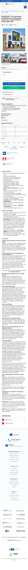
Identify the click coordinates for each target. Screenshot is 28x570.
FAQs (14, 487)
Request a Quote (14, 453)
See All (3, 138)
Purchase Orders (14, 457)
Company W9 (14, 461)
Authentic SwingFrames (14, 483)
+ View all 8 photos (5, 64)
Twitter (9, 564)
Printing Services (14, 481)
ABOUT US (14, 491)
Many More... (4, 120)
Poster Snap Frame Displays (12, 11)
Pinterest (14, 564)
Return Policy (14, 474)
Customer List (14, 493)
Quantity (4, 74)
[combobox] (14, 7)
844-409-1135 (9, 1)
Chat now (15, 98)
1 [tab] (12, 52)
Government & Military (14, 459)
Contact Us (24, 1)
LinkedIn (19, 564)
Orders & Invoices (14, 470)
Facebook (4, 564)
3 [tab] (16, 52)
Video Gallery (14, 485)
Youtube (23, 564)
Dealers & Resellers (14, 472)
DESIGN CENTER (14, 479)
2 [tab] (14, 52)
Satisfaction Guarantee (14, 495)
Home (2, 11)
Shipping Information (14, 455)
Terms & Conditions (14, 499)
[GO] (25, 7)
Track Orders (14, 468)
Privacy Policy (14, 497)
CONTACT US (14, 466)
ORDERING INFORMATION (14, 451)
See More (3, 111)
